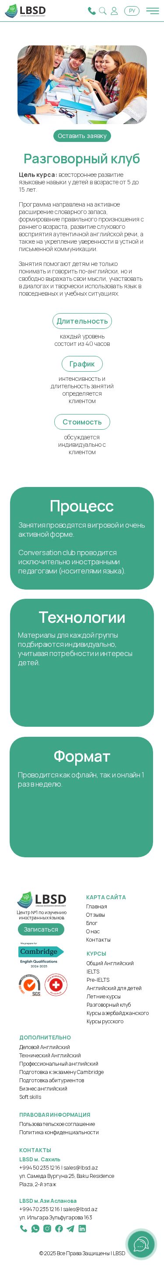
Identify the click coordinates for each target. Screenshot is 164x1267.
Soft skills (30, 1097)
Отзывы (95, 914)
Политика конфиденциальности (59, 1132)
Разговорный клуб (109, 1004)
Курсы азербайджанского (118, 1013)
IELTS (93, 971)
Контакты (98, 939)
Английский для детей (114, 988)
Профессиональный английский (58, 1063)
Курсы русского (105, 1021)
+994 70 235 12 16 (39, 1209)
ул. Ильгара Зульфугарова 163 (55, 1217)
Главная (96, 906)
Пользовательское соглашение (57, 1124)
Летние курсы (104, 996)
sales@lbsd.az (80, 1167)
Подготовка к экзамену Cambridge (61, 1072)
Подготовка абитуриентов (51, 1080)
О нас (93, 931)
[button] (82, 136)
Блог (92, 923)
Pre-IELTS (98, 980)
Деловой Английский (44, 1047)
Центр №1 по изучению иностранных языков (41, 915)
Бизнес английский (43, 1088)
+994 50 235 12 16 (39, 1167)
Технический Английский (50, 1055)
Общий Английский (110, 963)
